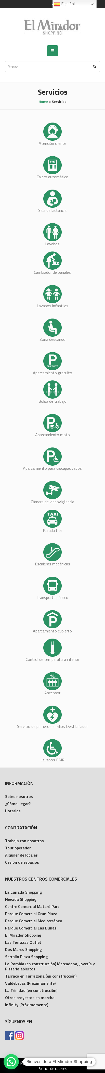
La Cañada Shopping (23, 892)
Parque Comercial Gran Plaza (31, 914)
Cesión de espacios (22, 862)
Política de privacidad (37, 1063)
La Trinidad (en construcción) (31, 990)
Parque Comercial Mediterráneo (33, 921)
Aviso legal (69, 1063)
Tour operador (18, 848)
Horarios (13, 811)
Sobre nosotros (19, 796)
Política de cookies (52, 1068)
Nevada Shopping (20, 899)
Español (67, 4)
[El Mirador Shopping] (52, 26)
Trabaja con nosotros (24, 841)
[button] (11, 1061)
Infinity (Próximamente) (26, 1005)
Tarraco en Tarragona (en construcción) (40, 976)
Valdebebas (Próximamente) (30, 983)
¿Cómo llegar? (18, 804)
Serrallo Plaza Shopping (26, 957)
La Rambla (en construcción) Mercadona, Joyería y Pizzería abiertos (50, 966)
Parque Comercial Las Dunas (31, 928)
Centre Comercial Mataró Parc (32, 906)
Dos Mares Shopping (23, 949)
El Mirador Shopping (23, 935)
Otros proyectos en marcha (30, 997)
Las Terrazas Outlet (23, 942)
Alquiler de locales (21, 855)
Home (43, 101)
